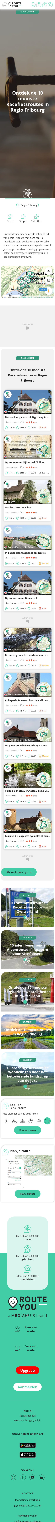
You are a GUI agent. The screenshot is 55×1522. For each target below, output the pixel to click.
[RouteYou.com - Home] (15, 4)
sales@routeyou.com (29, 1505)
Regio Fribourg (29, 205)
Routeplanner (27, 1193)
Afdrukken (36, 221)
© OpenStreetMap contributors (42, 297)
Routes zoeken (27, 1130)
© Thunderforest (25, 297)
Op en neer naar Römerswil (21, 598)
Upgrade (27, 1370)
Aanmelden (27, 1386)
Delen (10, 221)
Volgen (23, 221)
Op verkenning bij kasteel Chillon (24, 462)
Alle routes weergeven (18, 872)
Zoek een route (30, 1348)
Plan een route (31, 1329)
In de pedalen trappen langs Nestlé (25, 552)
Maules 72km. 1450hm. (18, 507)
